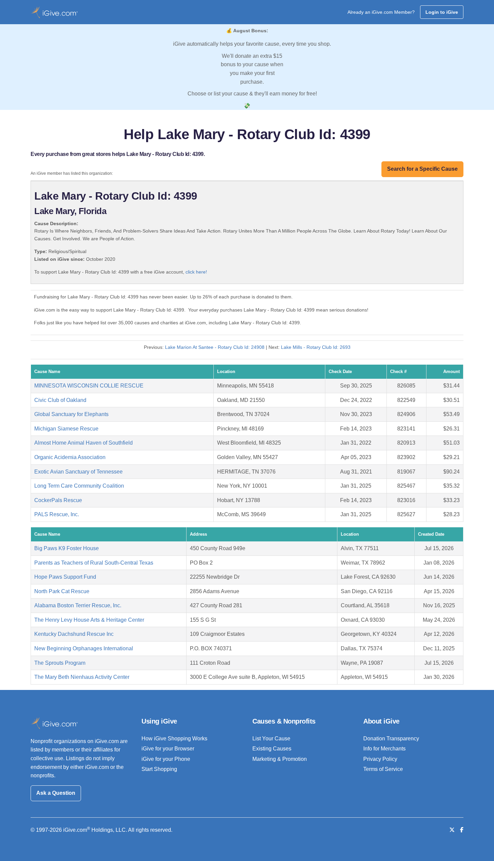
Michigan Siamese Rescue (66, 429)
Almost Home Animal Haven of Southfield (83, 443)
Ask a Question (55, 793)
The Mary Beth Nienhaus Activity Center (81, 677)
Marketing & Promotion (279, 759)
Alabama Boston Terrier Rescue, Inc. (77, 605)
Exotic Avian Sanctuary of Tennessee (78, 472)
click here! (196, 272)
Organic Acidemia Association (70, 457)
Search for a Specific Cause (422, 169)
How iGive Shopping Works (174, 738)
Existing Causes (271, 748)
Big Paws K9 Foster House (66, 548)
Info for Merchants (384, 748)
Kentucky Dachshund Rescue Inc (74, 634)
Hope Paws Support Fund (65, 577)
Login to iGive (441, 12)
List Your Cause (271, 738)
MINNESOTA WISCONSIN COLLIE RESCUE (88, 385)
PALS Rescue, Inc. (56, 514)
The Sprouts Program (59, 663)
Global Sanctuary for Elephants (71, 414)
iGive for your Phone (165, 759)
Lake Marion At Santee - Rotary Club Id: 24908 (214, 347)
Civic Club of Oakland (60, 400)
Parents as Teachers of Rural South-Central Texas (93, 563)
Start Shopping (159, 769)
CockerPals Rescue (58, 500)
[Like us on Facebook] (461, 830)
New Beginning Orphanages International (83, 648)
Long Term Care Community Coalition (79, 486)
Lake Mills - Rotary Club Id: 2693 (316, 347)
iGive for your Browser (167, 748)
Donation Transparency (391, 738)
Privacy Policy (380, 759)
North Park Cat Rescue (61, 591)
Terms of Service (383, 769)
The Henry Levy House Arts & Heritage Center (89, 620)
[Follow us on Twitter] (452, 830)
